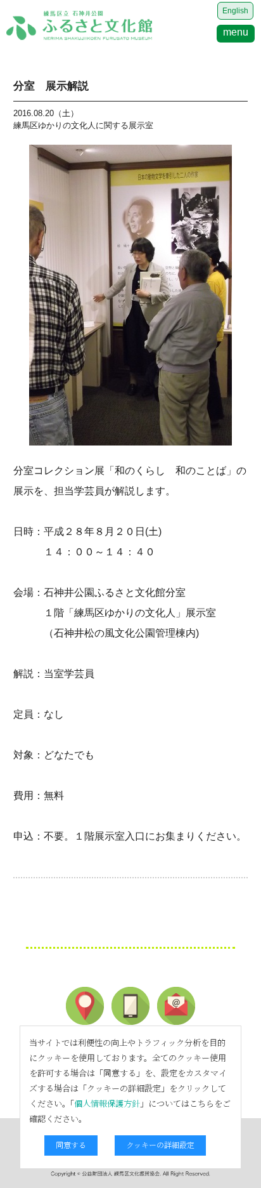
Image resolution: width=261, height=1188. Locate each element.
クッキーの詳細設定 (160, 1144)
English (235, 10)
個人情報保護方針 (107, 1103)
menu (235, 32)
